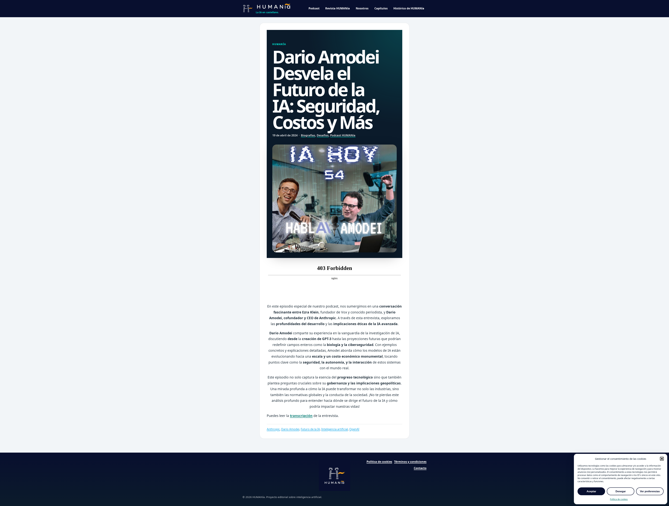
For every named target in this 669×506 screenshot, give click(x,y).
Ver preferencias (650, 491)
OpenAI (354, 429)
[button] (662, 458)
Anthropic (273, 429)
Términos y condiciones (410, 462)
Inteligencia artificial (334, 429)
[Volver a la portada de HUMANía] (334, 475)
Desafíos (323, 135)
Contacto (420, 468)
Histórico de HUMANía (408, 8)
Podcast (314, 8)
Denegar (621, 491)
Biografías (308, 135)
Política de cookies (619, 499)
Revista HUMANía (337, 8)
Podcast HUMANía (342, 135)
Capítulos (381, 8)
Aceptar (591, 491)
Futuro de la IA (310, 429)
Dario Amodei (290, 429)
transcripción (301, 415)
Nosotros (362, 8)
